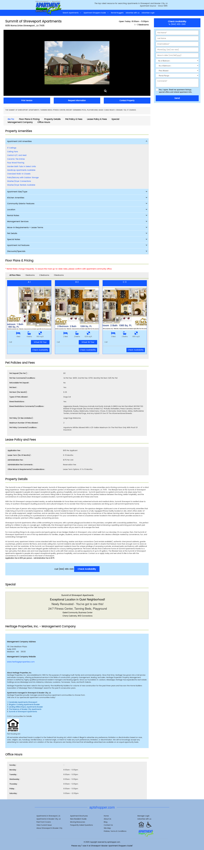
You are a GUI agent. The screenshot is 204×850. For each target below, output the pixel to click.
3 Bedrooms (59, 275)
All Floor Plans (14, 275)
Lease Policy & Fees (97, 119)
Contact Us (108, 825)
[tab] (77, 141)
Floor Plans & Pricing (29, 119)
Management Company (20, 122)
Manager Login (143, 816)
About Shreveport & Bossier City (49, 828)
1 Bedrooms (30, 275)
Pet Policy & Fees (73, 119)
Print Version (26, 100)
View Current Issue (44, 825)
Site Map (107, 828)
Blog (105, 822)
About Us (107, 819)
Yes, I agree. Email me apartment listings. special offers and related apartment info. (175, 90)
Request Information (77, 100)
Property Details (52, 119)
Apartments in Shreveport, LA (48, 816)
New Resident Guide (78, 819)
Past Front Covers (43, 822)
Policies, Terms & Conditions (115, 831)
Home (106, 816)
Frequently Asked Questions (81, 825)
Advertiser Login (148, 12)
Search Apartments (71, 12)
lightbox (105, 91)
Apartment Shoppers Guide (95, 12)
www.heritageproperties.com (21, 662)
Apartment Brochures (79, 816)
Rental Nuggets (117, 12)
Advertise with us (132, 12)
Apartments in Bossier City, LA (48, 819)
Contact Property (127, 100)
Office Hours (43, 122)
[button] (77, 141)
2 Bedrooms (44, 275)
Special (115, 119)
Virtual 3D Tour (40, 342)
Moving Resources (77, 822)
